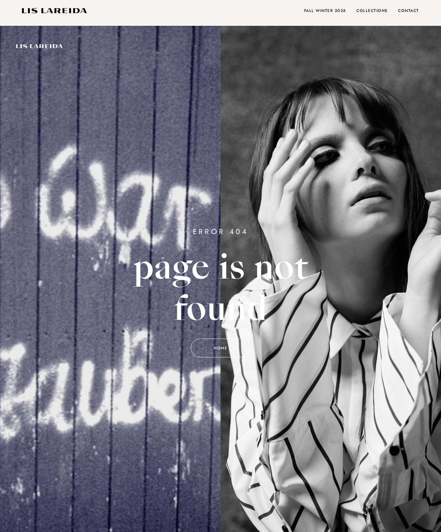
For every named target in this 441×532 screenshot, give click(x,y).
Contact (408, 11)
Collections (372, 11)
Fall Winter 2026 (325, 11)
